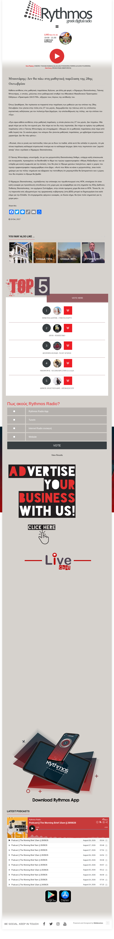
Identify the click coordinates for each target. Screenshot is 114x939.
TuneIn (32, 420)
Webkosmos (98, 923)
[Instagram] (57, 923)
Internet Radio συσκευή (40, 428)
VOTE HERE (77, 298)
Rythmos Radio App (38, 411)
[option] (21, 252)
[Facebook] (44, 923)
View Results (57, 455)
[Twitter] (51, 923)
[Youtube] (64, 923)
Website (33, 437)
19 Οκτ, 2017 (15, 219)
